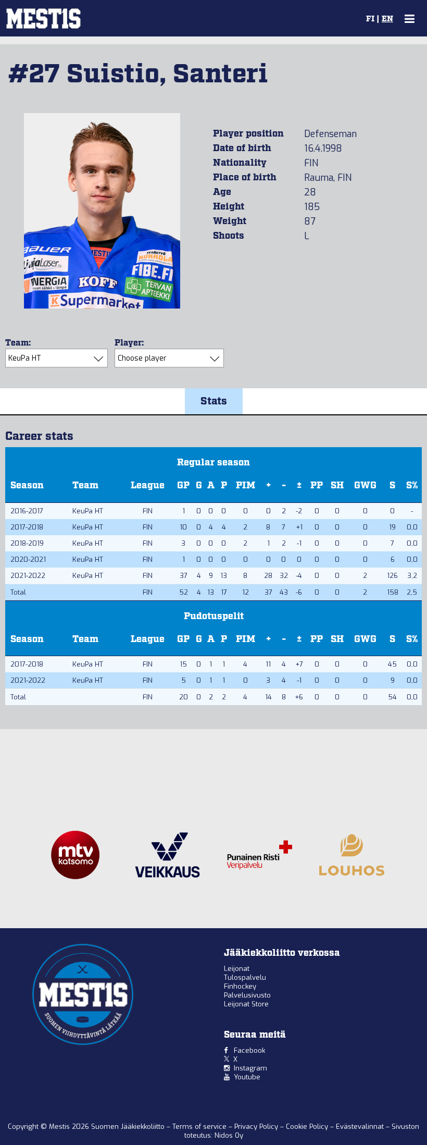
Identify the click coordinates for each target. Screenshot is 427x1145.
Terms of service (200, 1126)
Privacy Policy (257, 1126)
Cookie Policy (308, 1126)
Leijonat (236, 968)
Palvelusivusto (247, 995)
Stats (213, 401)
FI (370, 19)
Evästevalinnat (360, 1126)
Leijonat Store (246, 1004)
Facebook (249, 1050)
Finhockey (240, 986)
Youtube (247, 1077)
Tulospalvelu (245, 977)
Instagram (250, 1068)
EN (387, 19)
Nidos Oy (229, 1135)
